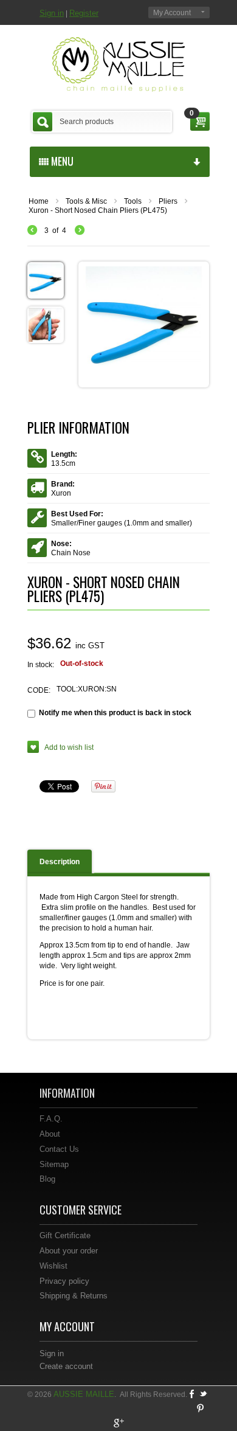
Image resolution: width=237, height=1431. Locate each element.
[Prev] (35, 230)
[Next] (80, 230)
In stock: (40, 664)
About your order (69, 1250)
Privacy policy (64, 1281)
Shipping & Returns (74, 1295)
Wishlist (53, 1265)
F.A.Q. (51, 1118)
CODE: (38, 690)
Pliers (168, 201)
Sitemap (54, 1164)
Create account (66, 1366)
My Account (172, 13)
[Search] (42, 121)
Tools (133, 201)
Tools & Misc (86, 201)
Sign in (52, 13)
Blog (47, 1178)
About (50, 1133)
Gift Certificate (65, 1235)
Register (83, 13)
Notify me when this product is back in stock (115, 713)
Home (39, 201)
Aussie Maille (83, 1394)
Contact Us (59, 1149)
